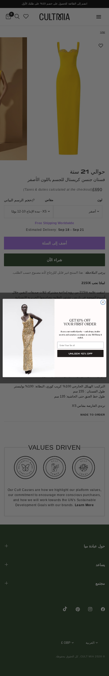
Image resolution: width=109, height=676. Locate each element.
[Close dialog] (103, 302)
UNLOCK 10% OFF (80, 353)
